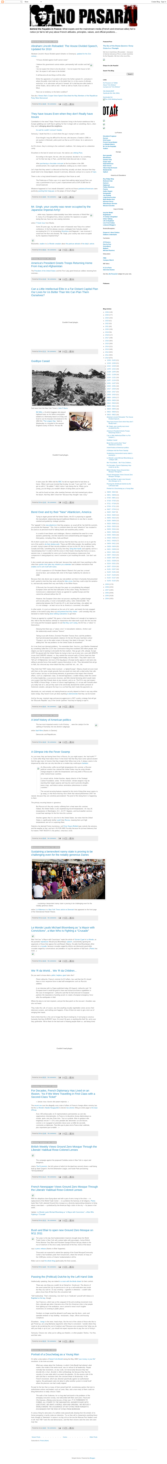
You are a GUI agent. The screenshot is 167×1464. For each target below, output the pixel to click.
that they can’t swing (70, 623)
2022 (107, 323)
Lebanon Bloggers (109, 225)
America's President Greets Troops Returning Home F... (118, 432)
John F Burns (63, 408)
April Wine (39, 730)
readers (42, 244)
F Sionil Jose (40, 223)
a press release (40, 1249)
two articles (70, 1108)
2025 (107, 315)
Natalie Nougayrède (52, 1108)
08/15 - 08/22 (111, 414)
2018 (107, 335)
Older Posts (93, 1437)
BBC (60, 482)
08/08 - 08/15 (111, 492)
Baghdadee (107, 215)
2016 (107, 341)
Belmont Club (107, 181)
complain (58, 244)
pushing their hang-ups (46, 191)
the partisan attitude (73, 244)
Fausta (105, 189)
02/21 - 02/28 (111, 561)
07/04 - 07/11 (111, 506)
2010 (107, 358)
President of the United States (45, 271)
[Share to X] (68, 104)
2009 (107, 584)
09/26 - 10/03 (111, 397)
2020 (107, 329)
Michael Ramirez (109, 250)
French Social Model (110, 142)
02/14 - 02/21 (111, 563)
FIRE (104, 258)
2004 (107, 598)
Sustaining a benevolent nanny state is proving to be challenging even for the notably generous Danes (62, 853)
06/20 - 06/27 (111, 512)
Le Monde (50, 244)
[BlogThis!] (66, 104)
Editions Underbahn (110, 234)
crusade (44, 946)
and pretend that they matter (67, 611)
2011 (107, 355)
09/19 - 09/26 (111, 400)
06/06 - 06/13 (111, 518)
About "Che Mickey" (109, 85)
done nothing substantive (58, 614)
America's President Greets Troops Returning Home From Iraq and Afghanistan (61, 264)
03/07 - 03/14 (111, 555)
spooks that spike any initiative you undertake (55, 564)
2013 (107, 349)
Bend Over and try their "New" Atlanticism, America (61, 512)
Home (65, 1437)
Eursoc (105, 138)
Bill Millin (39, 412)
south (59, 820)
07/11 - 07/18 (111, 503)
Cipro (94, 172)
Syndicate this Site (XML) (111, 93)
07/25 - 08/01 (111, 498)
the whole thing (50, 1261)
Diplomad (106, 185)
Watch (109, 144)
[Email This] (63, 104)
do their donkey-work (52, 544)
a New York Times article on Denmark (60, 909)
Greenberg (107, 246)
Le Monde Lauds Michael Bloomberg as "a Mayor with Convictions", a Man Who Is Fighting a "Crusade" (63, 929)
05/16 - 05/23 (111, 526)
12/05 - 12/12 (111, 369)
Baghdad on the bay (38, 1298)
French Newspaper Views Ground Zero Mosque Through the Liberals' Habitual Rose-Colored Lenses (64, 1188)
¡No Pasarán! (113, 274)
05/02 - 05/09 (111, 532)
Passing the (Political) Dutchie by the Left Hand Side (62, 1276)
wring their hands (76, 549)
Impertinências (108, 164)
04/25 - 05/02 (111, 535)
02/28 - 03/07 (111, 558)
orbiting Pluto (77, 153)
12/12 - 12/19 (111, 366)
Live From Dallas (109, 223)
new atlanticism (51, 525)
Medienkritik (107, 170)
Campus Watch (108, 260)
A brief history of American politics (51, 719)
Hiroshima (65, 231)
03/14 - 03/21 (111, 552)
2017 (107, 338)
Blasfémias (107, 157)
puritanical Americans (86, 189)
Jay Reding (107, 195)
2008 (107, 587)
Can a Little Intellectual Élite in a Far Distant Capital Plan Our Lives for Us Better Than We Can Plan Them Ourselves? (64, 292)
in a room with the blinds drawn (70, 1281)
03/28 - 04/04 (111, 546)
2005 (107, 595)
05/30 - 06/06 (111, 521)
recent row (38, 1105)
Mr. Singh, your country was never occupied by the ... (118, 427)
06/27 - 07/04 (111, 509)
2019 (107, 332)
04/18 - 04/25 (111, 538)
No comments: (52, 104)
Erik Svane (107, 140)
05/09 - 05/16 (111, 529)
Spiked (105, 172)
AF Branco (107, 242)
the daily (85, 244)
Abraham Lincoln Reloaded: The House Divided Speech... (120, 418)
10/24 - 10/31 (111, 386)
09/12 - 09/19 (111, 403)
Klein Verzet (107, 166)
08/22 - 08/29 (111, 412)
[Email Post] (59, 104)
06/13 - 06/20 (111, 515)
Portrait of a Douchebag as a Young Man (55, 1354)
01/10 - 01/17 (111, 578)
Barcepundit (107, 155)
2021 (107, 326)
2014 (107, 346)
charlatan (85, 763)
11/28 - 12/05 (111, 372)
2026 (107, 312)
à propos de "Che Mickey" (111, 87)
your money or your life (87, 1359)
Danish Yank (107, 159)
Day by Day (107, 244)
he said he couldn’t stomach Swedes (49, 130)
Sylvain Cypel (79, 939)
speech (69, 942)
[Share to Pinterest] (73, 104)
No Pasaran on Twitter (110, 83)
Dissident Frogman (109, 136)
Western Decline (109, 206)
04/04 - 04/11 (111, 543)
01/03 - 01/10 (111, 581)
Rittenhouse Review (110, 203)
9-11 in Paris (107, 268)
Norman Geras (108, 201)
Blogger (92, 1458)
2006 (107, 593)
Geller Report (107, 191)
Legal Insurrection (109, 197)
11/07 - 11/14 (111, 380)
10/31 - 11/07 (111, 383)
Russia (67, 820)
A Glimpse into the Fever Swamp (50, 751)
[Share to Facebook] (70, 104)
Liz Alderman (40, 909)
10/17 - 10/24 (111, 389)
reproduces (45, 942)
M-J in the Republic (109, 146)
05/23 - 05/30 (111, 523)
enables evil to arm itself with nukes (44, 567)
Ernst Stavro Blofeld (71, 826)
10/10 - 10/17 (111, 392)
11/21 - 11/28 (111, 374)
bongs (42, 1322)
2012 (107, 352)
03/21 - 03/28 (111, 549)
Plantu (92, 948)
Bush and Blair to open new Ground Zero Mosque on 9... (118, 480)
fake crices (69, 581)
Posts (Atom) (44, 1441)
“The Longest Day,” (49, 421)
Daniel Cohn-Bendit (56, 1359)
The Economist (41, 1166)
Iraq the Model (108, 212)
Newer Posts (36, 1437)
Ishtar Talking (107, 219)
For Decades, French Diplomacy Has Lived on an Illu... (119, 466)
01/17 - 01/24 (111, 575)
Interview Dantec (109, 270)
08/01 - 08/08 (111, 495)
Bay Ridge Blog (108, 179)
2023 (107, 321)
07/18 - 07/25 (111, 501)
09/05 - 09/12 (111, 406)
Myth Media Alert (109, 199)
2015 (107, 343)
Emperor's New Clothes (111, 232)
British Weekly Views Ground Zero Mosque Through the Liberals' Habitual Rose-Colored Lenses (64, 1148)
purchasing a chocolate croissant (51, 163)
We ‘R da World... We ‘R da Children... (54, 970)
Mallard (105, 248)
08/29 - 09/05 (111, 409)
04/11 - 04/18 (111, 541)
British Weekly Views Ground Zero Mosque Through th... (118, 471)
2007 (107, 590)
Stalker (105, 148)
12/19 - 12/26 (111, 363)
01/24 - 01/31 (111, 572)
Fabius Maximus (108, 187)
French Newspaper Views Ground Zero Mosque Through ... (120, 475)
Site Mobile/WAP (108, 91)
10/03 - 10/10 (111, 394)
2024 (107, 318)
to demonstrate (72, 694)
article (92, 244)
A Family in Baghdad (110, 217)
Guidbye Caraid (40, 361)
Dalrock (106, 183)
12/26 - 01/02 (111, 360)
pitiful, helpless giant (59, 975)
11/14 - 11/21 (111, 377)
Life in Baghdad (108, 221)
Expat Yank (107, 162)
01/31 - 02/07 (111, 569)
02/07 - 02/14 (111, 566)
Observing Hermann (110, 168)
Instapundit (107, 193)
